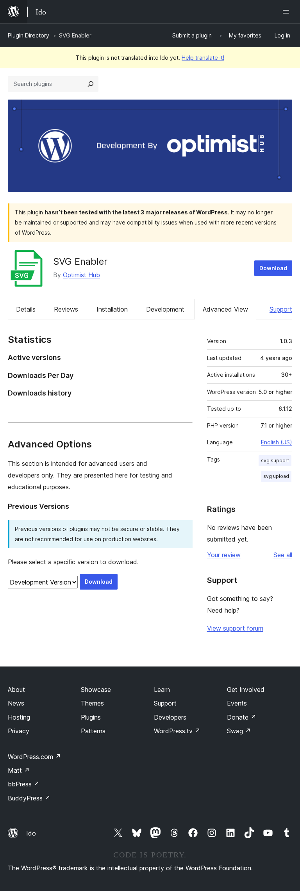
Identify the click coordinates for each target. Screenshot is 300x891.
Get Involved (245, 689)
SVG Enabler (80, 261)
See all (282, 555)
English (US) (276, 442)
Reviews (66, 309)
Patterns (93, 731)
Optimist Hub (81, 275)
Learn (162, 689)
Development (165, 309)
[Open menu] (287, 11)
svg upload (276, 476)
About (16, 689)
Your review (224, 555)
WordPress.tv (177, 731)
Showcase (96, 689)
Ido (31, 833)
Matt (19, 770)
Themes (92, 703)
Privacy (18, 731)
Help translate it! (203, 57)
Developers (170, 717)
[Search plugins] (90, 84)
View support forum (235, 628)
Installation (112, 309)
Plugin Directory (28, 35)
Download (273, 268)
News (16, 703)
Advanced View (225, 309)
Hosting (19, 717)
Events (237, 703)
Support (281, 309)
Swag (239, 731)
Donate (241, 717)
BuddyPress (29, 798)
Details (26, 309)
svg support (275, 460)
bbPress (23, 784)
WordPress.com (34, 757)
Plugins (91, 717)
